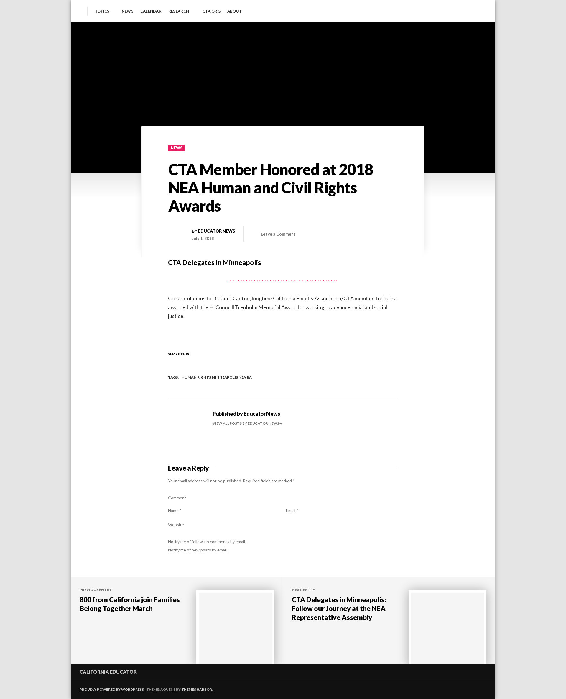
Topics (102, 11)
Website (176, 524)
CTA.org (212, 11)
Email (292, 510)
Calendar (151, 11)
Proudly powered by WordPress (112, 689)
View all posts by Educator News (246, 423)
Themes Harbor (196, 689)
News (128, 11)
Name (175, 510)
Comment (177, 497)
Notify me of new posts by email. (198, 549)
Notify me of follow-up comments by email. (207, 541)
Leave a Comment (278, 233)
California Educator (108, 672)
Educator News (216, 230)
